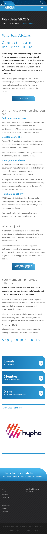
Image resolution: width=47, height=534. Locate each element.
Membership (14, 23)
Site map (27, 530)
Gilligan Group (38, 526)
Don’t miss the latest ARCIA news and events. (22, 475)
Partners (5, 494)
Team (4, 492)
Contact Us (6, 497)
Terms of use (14, 530)
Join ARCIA (29, 492)
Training (5, 511)
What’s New (6, 506)
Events (4, 508)
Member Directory (32, 489)
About (4, 489)
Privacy (37, 530)
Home (4, 23)
